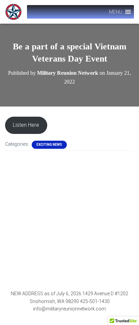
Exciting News (49, 144)
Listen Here (26, 125)
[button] (115, 12)
